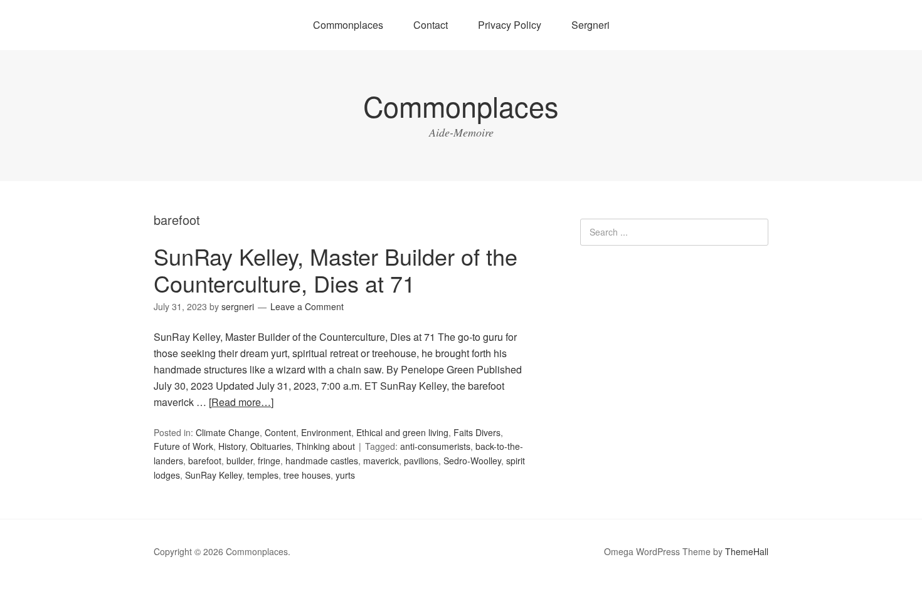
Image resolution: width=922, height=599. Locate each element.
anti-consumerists (435, 446)
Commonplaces (348, 25)
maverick (381, 460)
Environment (326, 432)
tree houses (307, 475)
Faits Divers (477, 432)
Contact (430, 25)
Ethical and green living (402, 432)
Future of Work (183, 446)
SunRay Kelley (213, 475)
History (231, 446)
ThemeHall (746, 551)
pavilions (421, 460)
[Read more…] (241, 402)
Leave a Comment (307, 306)
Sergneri (590, 25)
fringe (269, 460)
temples (262, 475)
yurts (345, 475)
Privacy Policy (509, 25)
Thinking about (325, 446)
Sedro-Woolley (472, 460)
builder (239, 460)
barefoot (204, 460)
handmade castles (321, 460)
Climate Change (228, 432)
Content (280, 432)
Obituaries (270, 446)
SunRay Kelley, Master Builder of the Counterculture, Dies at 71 (335, 269)
